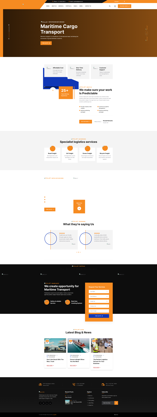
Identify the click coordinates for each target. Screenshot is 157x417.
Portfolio (68, 6)
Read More (49, 365)
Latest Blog (90, 402)
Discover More (85, 121)
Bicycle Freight (105, 153)
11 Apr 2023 (74, 400)
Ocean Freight (87, 153)
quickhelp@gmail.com (78, 1)
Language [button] (116, 1)
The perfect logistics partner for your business (100, 361)
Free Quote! (45, 43)
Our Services (91, 398)
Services (60, 6)
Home (47, 6)
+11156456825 (79, 385)
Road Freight (52, 153)
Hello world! (68, 397)
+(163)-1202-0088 (80, 383)
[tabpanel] (61, 239)
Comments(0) (51, 357)
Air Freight (69, 153)
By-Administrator (52, 355)
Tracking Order (124, 6)
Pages (75, 6)
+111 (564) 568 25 (61, 1)
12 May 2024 (68, 395)
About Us (54, 6)
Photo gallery (91, 400)
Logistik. (54, 414)
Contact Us (88, 6)
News (81, 6)
